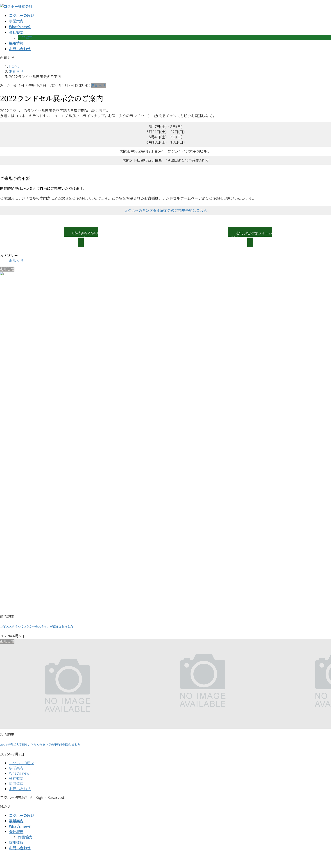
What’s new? (20, 773)
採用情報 (16, 783)
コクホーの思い (21, 762)
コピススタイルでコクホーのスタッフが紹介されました (36, 626)
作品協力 (25, 37)
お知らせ (98, 85)
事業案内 (16, 768)
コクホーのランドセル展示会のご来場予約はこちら (165, 210)
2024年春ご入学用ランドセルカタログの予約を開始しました (40, 744)
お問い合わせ (20, 788)
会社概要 (16, 778)
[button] (81, 237)
